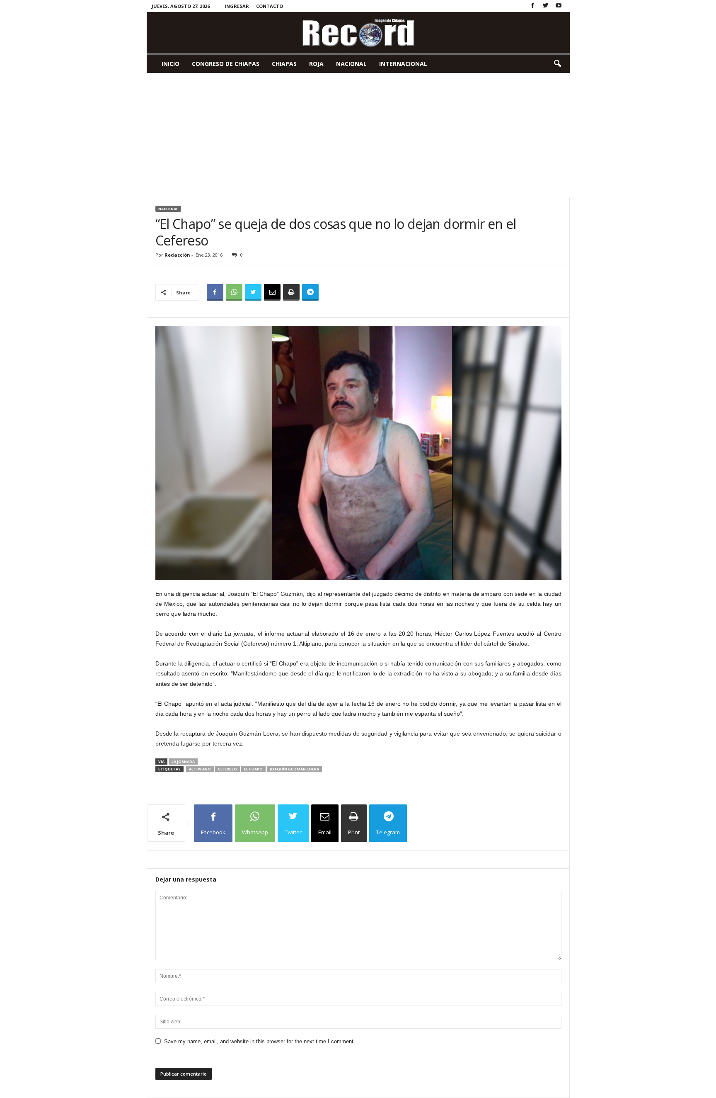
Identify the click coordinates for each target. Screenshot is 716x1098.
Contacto (269, 6)
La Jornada (183, 761)
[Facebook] (533, 6)
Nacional (351, 64)
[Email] (272, 292)
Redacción (177, 255)
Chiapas (284, 64)
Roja (316, 64)
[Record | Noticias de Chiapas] (358, 32)
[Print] (291, 292)
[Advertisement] (358, 135)
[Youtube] (559, 6)
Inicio (170, 64)
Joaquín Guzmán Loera (294, 769)
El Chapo (253, 769)
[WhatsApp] (234, 292)
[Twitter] (546, 6)
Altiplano (200, 769)
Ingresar (237, 6)
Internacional (403, 64)
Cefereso (227, 769)
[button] (557, 64)
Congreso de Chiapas (225, 64)
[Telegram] (310, 292)
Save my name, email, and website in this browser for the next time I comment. (259, 1041)
